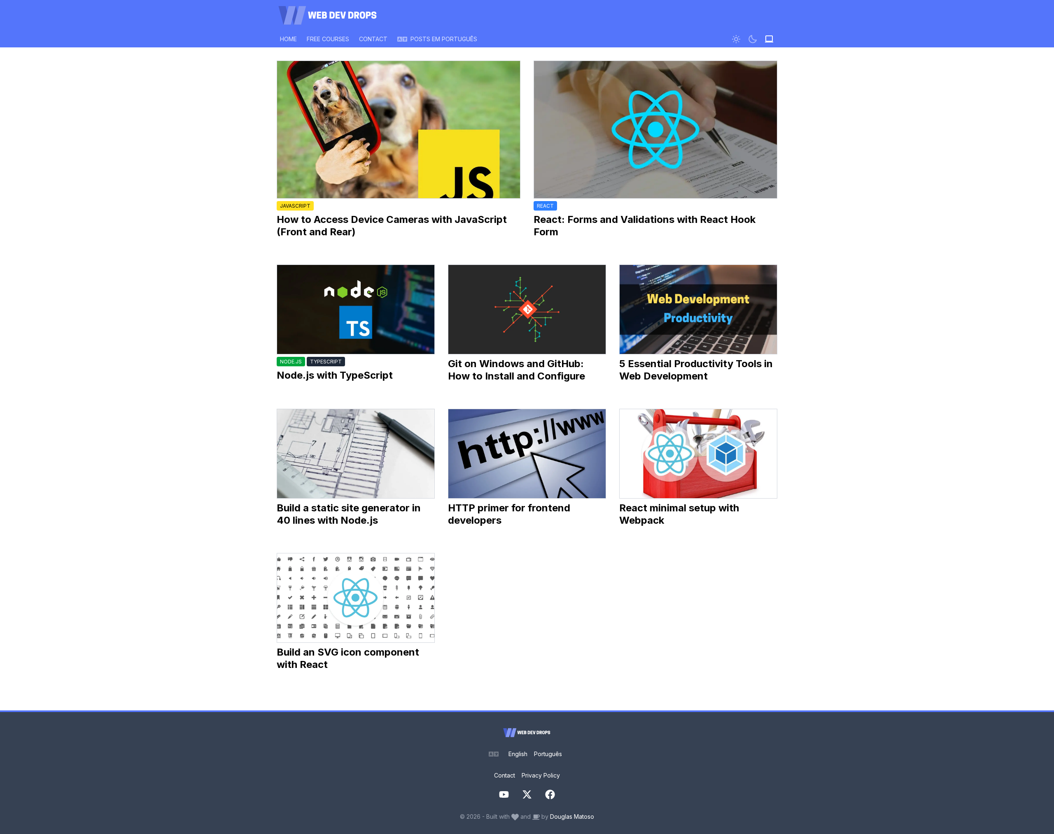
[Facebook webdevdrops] (550, 794)
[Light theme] (736, 39)
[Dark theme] (753, 39)
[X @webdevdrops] (527, 794)
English (517, 753)
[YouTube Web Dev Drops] (504, 794)
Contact (504, 775)
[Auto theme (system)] (769, 39)
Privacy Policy (541, 775)
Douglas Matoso (572, 816)
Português (548, 753)
